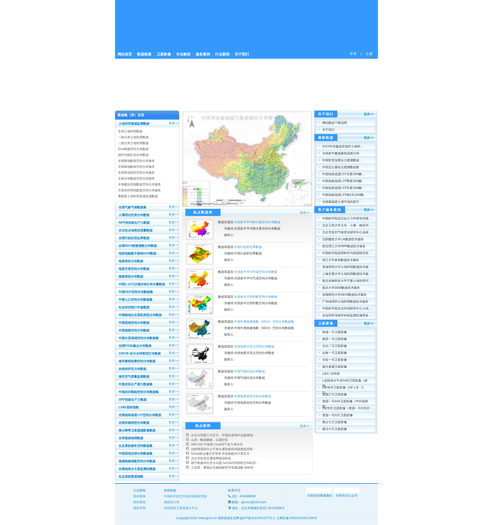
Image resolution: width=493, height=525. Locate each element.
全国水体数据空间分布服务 (136, 178)
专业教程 (183, 54)
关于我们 (242, 54)
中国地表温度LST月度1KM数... (343, 174)
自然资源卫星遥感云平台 (181, 508)
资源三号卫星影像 (334, 394)
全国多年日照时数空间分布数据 (255, 297)
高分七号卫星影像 (334, 422)
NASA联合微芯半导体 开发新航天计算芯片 (220, 453)
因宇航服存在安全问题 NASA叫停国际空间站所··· (225, 463)
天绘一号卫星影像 (334, 360)
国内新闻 (139, 496)
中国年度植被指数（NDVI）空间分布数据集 (264, 321)
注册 (369, 54)
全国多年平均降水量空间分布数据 (257, 222)
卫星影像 (164, 54)
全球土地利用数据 (130, 131)
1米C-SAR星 (331, 373)
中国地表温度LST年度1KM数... (343, 188)
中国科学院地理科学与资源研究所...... (347, 253)
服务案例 (203, 54)
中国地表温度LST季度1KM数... (343, 181)
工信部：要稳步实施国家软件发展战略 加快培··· (224, 467)
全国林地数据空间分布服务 (136, 167)
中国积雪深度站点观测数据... (342, 160)
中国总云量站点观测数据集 (340, 167)
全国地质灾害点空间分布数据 (254, 346)
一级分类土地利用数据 (133, 137)
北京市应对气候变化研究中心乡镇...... (347, 232)
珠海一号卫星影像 (334, 332)
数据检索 (144, 54)
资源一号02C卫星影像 (337, 415)
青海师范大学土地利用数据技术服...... (347, 267)
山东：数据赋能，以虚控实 (209, 440)
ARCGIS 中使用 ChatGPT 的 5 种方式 (217, 444)
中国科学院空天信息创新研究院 (185, 496)
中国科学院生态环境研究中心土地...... (347, 308)
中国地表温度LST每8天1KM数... (344, 195)
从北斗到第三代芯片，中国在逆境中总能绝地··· (223, 435)
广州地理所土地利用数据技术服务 (345, 301)
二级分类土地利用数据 (133, 143)
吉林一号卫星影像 (334, 353)
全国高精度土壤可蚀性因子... (342, 202)
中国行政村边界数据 (248, 247)
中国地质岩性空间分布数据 (252, 396)
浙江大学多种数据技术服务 (340, 260)
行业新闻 (222, 54)
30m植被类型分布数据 (133, 149)
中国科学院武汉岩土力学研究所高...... (347, 218)
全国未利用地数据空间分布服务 (139, 190)
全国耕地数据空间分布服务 (136, 161)
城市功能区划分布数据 (133, 155)
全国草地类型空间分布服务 (136, 172)
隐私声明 (139, 508)
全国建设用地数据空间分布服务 (139, 184)
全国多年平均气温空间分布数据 (255, 272)
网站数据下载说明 (334, 123)
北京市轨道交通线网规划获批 (211, 458)
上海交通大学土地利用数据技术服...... (347, 274)
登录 (353, 54)
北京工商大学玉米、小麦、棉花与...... (347, 225)
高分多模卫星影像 (334, 367)
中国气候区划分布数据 (249, 371)
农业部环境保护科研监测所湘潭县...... (347, 315)
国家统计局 (171, 502)
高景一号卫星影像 (334, 339)
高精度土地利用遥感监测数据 (138, 196)
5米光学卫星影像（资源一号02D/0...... (348, 408)
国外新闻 (139, 502)
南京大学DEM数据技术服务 (341, 288)
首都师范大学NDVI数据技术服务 (344, 294)
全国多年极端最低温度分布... (342, 153)
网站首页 (125, 54)
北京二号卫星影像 (334, 346)
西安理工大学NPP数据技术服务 (344, 246)
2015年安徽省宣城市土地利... (342, 146)
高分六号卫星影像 (334, 429)
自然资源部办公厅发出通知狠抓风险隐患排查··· (223, 449)
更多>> (173, 123)
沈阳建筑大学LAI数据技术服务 (343, 239)
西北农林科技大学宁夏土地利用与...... (347, 281)
